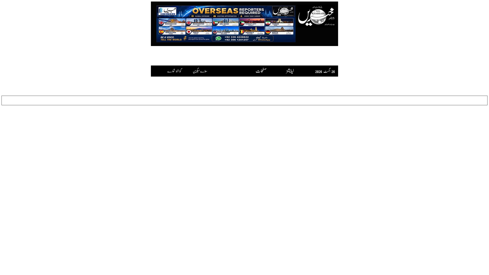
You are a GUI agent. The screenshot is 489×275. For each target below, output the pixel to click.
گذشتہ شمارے (174, 71)
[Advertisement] (244, 55)
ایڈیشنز (290, 70)
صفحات (261, 70)
